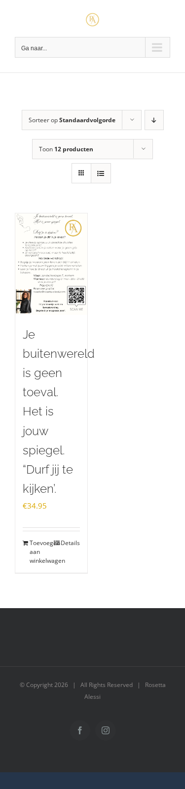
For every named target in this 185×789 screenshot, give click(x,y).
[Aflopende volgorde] (154, 120)
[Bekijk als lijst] (101, 173)
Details (70, 543)
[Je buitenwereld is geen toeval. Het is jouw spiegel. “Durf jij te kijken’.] (51, 264)
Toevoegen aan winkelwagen (40, 552)
